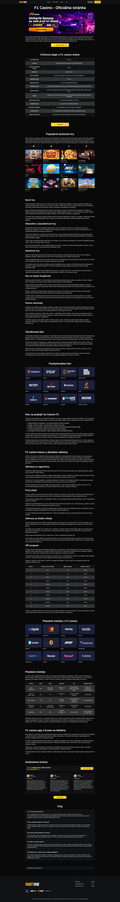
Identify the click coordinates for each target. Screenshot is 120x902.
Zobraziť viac (60, 797)
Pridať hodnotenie (87, 768)
